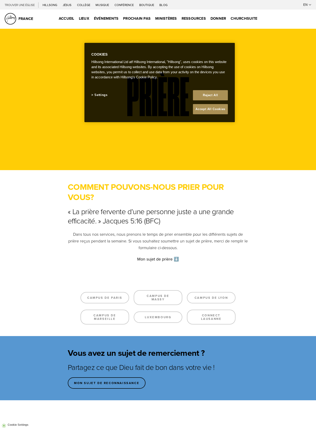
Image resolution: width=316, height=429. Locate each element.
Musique (103, 5)
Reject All (210, 95)
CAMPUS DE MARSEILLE (104, 317)
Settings (100, 95)
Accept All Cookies (210, 109)
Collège (84, 5)
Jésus (67, 5)
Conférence (125, 5)
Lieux (84, 18)
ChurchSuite (244, 18)
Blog (163, 5)
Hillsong (50, 5)
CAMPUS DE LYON (211, 298)
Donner (218, 18)
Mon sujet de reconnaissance (106, 383)
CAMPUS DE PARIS (104, 298)
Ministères (166, 18)
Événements (106, 18)
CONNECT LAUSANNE (211, 317)
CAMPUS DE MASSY (158, 298)
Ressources (194, 18)
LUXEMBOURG (158, 317)
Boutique (147, 5)
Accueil (66, 18)
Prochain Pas (137, 18)
